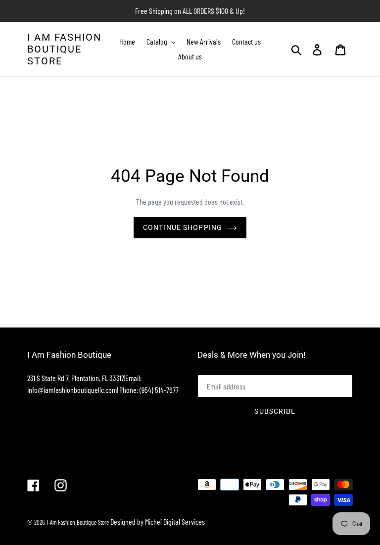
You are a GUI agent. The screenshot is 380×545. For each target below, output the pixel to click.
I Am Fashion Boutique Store (64, 49)
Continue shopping (182, 227)
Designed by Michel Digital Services (157, 521)
